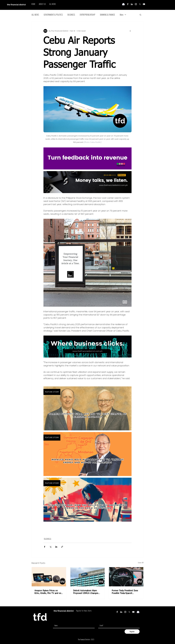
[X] (140, 4)
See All (140, 562)
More (121, 14)
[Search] (143, 4)
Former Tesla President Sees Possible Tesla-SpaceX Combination (125, 592)
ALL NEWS (35, 14)
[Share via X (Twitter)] (50, 547)
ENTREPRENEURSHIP (87, 14)
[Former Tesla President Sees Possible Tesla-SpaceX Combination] (126, 576)
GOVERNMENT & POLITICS (53, 14)
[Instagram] (136, 4)
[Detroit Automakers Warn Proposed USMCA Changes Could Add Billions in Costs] (87, 576)
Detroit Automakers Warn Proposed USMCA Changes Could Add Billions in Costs (85, 592)
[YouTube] (133, 612)
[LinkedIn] (131, 4)
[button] (140, 15)
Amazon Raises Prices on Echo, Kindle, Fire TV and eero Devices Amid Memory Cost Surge (49, 592)
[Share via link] (62, 547)
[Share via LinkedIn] (56, 547)
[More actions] (130, 30)
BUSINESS (71, 14)
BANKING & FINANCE (107, 14)
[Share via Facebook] (44, 547)
